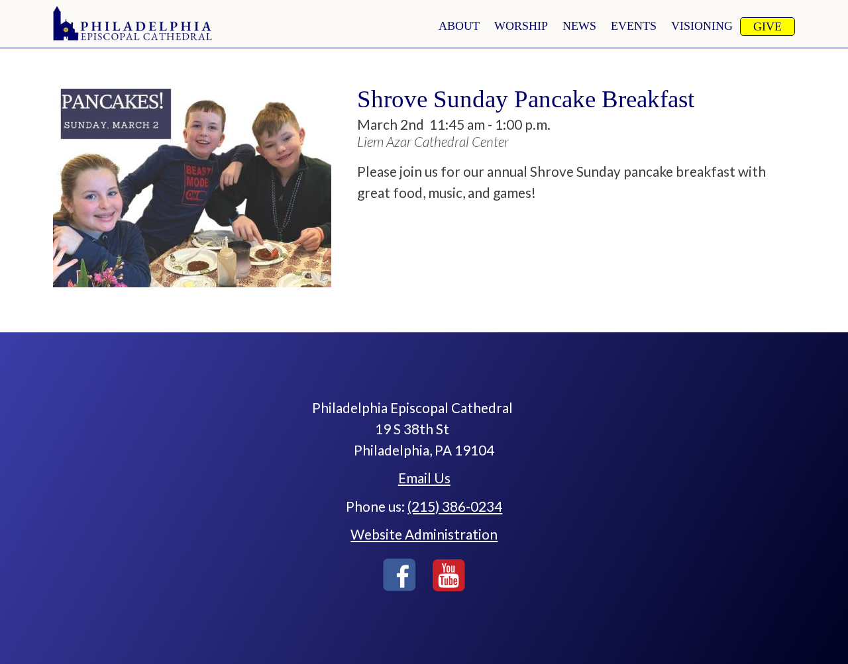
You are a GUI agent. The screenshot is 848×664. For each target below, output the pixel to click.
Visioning (702, 25)
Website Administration (424, 534)
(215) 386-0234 (454, 506)
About (459, 25)
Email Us (424, 477)
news (579, 25)
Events (634, 25)
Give (767, 26)
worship (521, 25)
